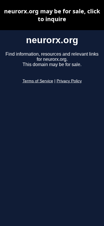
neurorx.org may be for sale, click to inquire (52, 15)
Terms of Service (38, 81)
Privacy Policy (69, 81)
